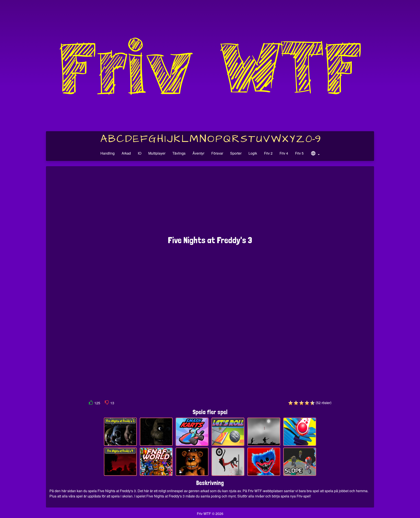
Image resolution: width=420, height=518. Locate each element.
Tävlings (179, 153)
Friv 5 (299, 153)
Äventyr (198, 153)
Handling (107, 153)
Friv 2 (268, 153)
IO (139, 153)
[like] (91, 403)
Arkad (126, 153)
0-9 (313, 139)
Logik (252, 153)
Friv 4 (284, 153)
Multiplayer (156, 153)
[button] (315, 154)
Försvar (217, 153)
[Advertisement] (210, 203)
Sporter (236, 153)
